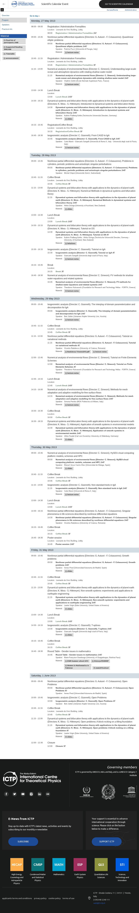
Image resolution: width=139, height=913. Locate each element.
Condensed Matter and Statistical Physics (38, 877)
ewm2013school (102, 668)
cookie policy (54, 898)
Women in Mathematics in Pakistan (77, 667)
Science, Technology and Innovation (122, 877)
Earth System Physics (80, 875)
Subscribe (23, 841)
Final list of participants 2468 (11, 41)
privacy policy (40, 898)
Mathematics (58, 874)
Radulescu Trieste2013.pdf (78, 352)
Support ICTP (106, 841)
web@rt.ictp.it (99, 903)
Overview (5, 15)
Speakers (5, 25)
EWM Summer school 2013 (77, 661)
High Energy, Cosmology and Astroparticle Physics (16, 877)
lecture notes (73, 52)
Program (5, 20)
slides (69, 119)
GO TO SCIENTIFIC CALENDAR (119, 4)
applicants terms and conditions (17, 898)
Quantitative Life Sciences (101, 875)
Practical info (7, 29)
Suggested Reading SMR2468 (13, 48)
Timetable (10, 54)
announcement (12, 58)
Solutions (71, 243)
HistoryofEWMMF (101, 661)
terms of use (68, 898)
